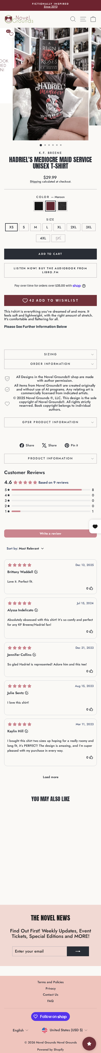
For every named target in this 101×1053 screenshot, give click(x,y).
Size (50, 219)
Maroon (50, 206)
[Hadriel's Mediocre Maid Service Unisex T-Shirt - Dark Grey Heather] (27, 889)
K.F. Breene (50, 153)
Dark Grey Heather (62, 206)
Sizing (50, 354)
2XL (73, 227)
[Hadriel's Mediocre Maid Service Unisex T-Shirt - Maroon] (22, 889)
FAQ (50, 1001)
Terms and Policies (51, 982)
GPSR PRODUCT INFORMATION (50, 422)
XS (11, 227)
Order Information (50, 364)
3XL (89, 227)
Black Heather (39, 206)
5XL (58, 238)
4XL (43, 238)
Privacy (51, 988)
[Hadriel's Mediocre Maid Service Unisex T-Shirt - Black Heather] (16, 889)
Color (50, 197)
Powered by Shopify (50, 1049)
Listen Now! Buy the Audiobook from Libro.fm (50, 270)
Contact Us (50, 994)
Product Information (50, 458)
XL (59, 227)
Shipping (35, 181)
